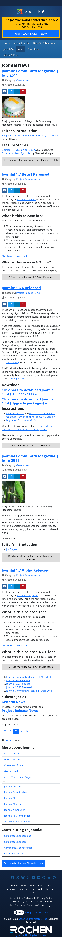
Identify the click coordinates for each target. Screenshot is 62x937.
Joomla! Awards (12, 786)
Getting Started (12, 759)
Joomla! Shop (11, 798)
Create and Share (13, 765)
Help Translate (17, 905)
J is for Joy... (12, 549)
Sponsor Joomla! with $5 (39, 901)
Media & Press (11, 55)
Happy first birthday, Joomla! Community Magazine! (30, 135)
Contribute (33, 49)
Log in (49, 905)
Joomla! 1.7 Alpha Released (25, 570)
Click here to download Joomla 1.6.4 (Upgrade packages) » (27, 401)
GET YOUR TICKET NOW (31, 34)
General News (24, 80)
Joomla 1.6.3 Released (18, 680)
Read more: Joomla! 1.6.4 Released (32, 445)
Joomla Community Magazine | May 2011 (28, 677)
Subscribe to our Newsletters (23, 863)
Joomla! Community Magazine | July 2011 (30, 73)
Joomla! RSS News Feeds (17, 815)
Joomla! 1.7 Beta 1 (26, 199)
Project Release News (28, 179)
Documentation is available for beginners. (24, 429)
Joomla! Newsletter (14, 809)
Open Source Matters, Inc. (33, 918)
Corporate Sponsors (15, 841)
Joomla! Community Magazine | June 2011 (30, 458)
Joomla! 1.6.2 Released (18, 683)
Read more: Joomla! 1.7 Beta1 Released (31, 277)
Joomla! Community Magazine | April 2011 (29, 690)
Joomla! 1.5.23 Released (19, 687)
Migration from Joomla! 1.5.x (21, 420)
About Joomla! (21, 43)
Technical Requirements (17, 821)
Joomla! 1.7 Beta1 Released (25, 174)
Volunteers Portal (13, 853)
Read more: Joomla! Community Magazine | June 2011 (32, 557)
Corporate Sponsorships (17, 836)
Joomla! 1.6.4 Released (21, 287)
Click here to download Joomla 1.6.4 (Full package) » (27, 392)
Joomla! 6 (9, 49)
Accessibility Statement (22, 898)
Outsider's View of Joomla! (16, 153)
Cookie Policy (17, 901)
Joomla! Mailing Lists (15, 804)
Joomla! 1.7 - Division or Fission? (19, 149)
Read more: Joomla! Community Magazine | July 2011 (31, 161)
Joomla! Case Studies (15, 792)
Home (7, 43)
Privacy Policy (44, 898)
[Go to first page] (5, 731)
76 (16, 731)
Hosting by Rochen (31, 935)
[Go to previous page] (10, 731)
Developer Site (17, 378)
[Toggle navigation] (6, 3)
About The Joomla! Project (18, 777)
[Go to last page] (27, 731)
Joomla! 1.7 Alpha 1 (27, 595)
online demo (46, 426)
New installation (15, 413)
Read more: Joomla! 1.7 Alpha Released (31, 666)
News (20, 49)
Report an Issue (35, 905)
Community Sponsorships (18, 847)
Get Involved (11, 771)
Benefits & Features (44, 43)
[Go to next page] (21, 731)
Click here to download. (14, 256)
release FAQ (12, 362)
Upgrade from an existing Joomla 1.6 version (30, 416)
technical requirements (42, 413)
